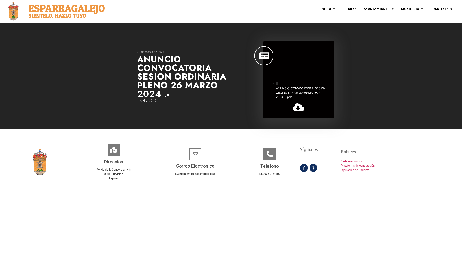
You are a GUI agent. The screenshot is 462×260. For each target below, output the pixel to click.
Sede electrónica (351, 161)
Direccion (113, 161)
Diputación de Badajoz (355, 170)
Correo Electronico (195, 166)
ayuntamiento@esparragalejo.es (195, 174)
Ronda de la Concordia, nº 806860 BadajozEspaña (113, 174)
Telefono (269, 166)
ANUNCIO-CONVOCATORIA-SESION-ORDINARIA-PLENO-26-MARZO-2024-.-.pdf (301, 92)
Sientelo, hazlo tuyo (57, 16)
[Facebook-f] (304, 168)
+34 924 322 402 (269, 174)
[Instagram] (313, 168)
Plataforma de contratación (358, 165)
